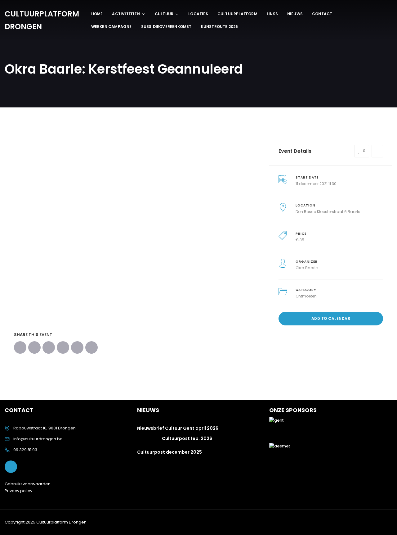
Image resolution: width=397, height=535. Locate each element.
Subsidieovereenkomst (166, 26)
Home (97, 13)
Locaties (198, 13)
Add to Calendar (330, 318)
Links (272, 13)
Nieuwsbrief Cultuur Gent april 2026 (177, 428)
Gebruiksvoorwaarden (28, 484)
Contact (322, 13)
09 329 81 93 (25, 450)
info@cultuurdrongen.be (38, 439)
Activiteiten (126, 13)
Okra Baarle (307, 267)
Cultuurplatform (237, 13)
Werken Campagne (111, 26)
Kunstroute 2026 (219, 26)
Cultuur (164, 13)
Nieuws (295, 13)
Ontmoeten (306, 296)
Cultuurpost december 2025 (169, 452)
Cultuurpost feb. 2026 (187, 438)
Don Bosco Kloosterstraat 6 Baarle (328, 211)
